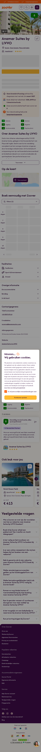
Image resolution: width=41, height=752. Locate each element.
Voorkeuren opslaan (20, 398)
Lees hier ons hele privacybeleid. (14, 388)
